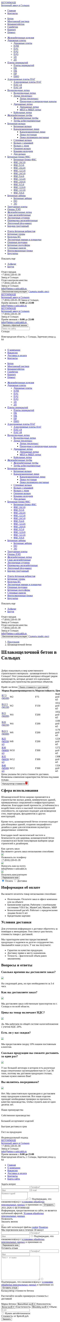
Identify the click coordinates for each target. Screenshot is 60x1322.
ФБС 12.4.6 (19, 179)
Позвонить (7, 1219)
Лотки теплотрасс (23, 95)
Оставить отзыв (9, 1288)
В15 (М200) (5, 714)
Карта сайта (13, 1178)
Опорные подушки (17, 242)
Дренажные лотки (23, 104)
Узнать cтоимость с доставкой (33, 687)
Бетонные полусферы (18, 245)
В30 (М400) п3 (5, 750)
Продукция (13, 642)
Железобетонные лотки (19, 212)
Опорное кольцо (22, 148)
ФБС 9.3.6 (19, 165)
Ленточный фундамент (19, 223)
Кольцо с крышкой (23, 143)
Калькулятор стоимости (13, 784)
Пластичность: (24, 1307)
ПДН (16, 46)
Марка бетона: (9, 1304)
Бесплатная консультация (14, 291)
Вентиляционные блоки (20, 250)
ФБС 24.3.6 (19, 162)
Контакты (12, 13)
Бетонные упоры (16, 234)
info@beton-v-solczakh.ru (14, 288)
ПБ (15, 68)
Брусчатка (12, 253)
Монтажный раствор (18, 21)
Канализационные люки (26, 129)
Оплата (9, 881)
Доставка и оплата (17, 355)
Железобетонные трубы (19, 115)
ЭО (15, 204)
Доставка (22, 881)
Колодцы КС (14, 236)
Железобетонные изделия (20, 37)
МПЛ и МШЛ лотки (30, 109)
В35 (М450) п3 (5, 759)
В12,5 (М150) (5, 705)
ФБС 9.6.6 (19, 192)
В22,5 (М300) (5, 732)
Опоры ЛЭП (14, 209)
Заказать (6, 1319)
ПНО (16, 76)
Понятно (43, 1227)
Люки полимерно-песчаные (34, 137)
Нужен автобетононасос (17, 1313)
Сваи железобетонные (19, 215)
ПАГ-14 (18, 84)
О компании (13, 350)
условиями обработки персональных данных (22, 1240)
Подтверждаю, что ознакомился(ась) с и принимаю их (26, 1202)
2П (15, 59)
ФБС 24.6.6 (19, 181)
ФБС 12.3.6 (19, 190)
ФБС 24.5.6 (19, 173)
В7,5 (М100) (5, 696)
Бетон (10, 18)
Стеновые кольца (23, 140)
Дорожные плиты (16, 40)
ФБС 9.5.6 (19, 184)
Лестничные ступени (18, 217)
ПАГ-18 (18, 87)
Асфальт (11, 264)
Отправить (49, 1205)
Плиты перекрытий (17, 62)
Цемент (11, 32)
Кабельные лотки (23, 112)
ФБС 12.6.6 (19, 187)
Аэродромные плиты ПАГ (21, 79)
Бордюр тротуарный (18, 226)
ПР (15, 73)
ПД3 (16, 54)
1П (15, 57)
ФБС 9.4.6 (19, 176)
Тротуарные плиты (17, 206)
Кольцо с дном (21, 145)
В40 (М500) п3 (5, 768)
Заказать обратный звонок (14, 325)
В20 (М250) (5, 723)
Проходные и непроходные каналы (38, 101)
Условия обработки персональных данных (22, 1214)
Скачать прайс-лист (39, 291)
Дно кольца (20, 154)
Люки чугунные (28, 134)
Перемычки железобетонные (22, 220)
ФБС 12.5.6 (19, 170)
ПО (15, 201)
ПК (15, 71)
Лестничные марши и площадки (24, 239)
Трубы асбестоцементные (27, 120)
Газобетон (12, 27)
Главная (11, 10)
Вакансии (12, 352)
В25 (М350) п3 (5, 741)
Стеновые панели (16, 248)
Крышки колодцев (23, 151)
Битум (10, 266)
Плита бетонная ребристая (21, 231)
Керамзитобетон (15, 24)
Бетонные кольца (16, 123)
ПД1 (16, 48)
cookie (35, 1227)
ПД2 (16, 51)
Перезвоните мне (10, 877)
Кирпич (11, 29)
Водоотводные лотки (18, 90)
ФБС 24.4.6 (19, 168)
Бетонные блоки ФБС (18, 156)
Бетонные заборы (16, 195)
